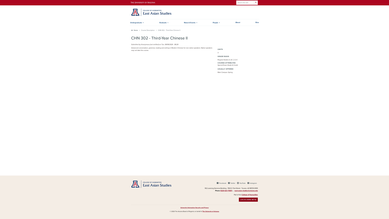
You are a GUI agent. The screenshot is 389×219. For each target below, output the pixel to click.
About (237, 22)
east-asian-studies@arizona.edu (246, 191)
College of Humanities (250, 195)
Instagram (253, 183)
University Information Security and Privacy (194, 208)
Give (257, 22)
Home (136, 30)
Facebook (222, 183)
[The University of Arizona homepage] (145, 2)
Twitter (232, 183)
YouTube (242, 183)
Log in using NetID (248, 200)
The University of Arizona (210, 211)
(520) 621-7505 (226, 191)
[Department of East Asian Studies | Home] (151, 12)
